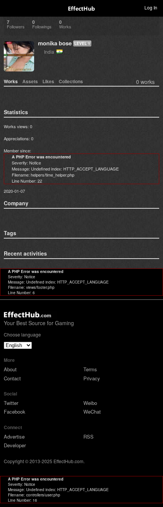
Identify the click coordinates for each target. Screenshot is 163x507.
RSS (88, 436)
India (50, 51)
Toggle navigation (9, 7)
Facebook (14, 411)
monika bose (55, 43)
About (10, 369)
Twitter (11, 402)
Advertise (14, 436)
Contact (12, 378)
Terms (90, 369)
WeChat (92, 411)
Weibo (90, 402)
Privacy (91, 378)
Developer (15, 445)
